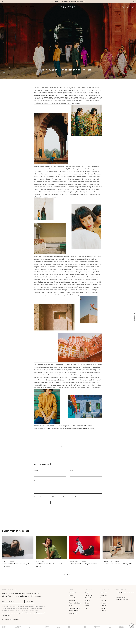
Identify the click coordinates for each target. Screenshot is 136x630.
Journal (13, 7)
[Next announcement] (133, 1)
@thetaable (88, 426)
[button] (123, 7)
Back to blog (69, 446)
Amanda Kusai (47, 95)
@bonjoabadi (49, 428)
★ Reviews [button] (134, 317)
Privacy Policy (6, 615)
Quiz (32, 7)
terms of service (36, 613)
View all (68, 574)
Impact (24, 7)
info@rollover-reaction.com (125, 592)
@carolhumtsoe (51, 426)
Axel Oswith (64, 95)
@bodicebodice (88, 428)
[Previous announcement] (2, 1)
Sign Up (29, 601)
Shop (4, 7)
